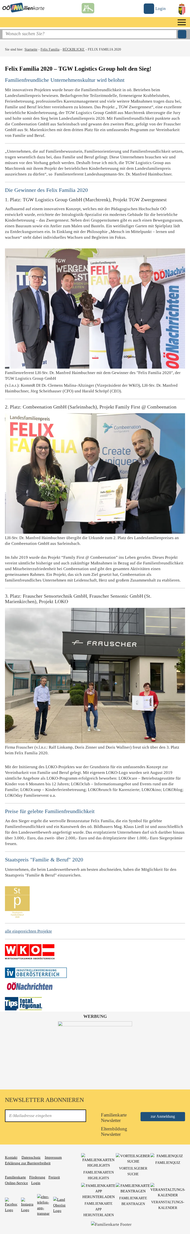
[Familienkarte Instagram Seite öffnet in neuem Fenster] (27, 1205)
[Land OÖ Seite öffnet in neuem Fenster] (182, 8)
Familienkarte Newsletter (113, 1117)
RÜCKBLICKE (74, 49)
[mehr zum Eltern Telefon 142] (43, 1205)
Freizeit (54, 1177)
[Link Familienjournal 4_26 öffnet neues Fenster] (95, 1052)
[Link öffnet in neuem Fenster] (59, 1205)
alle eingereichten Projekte (28, 931)
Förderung (37, 1177)
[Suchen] (182, 34)
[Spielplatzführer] (88, 6)
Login (35, 1183)
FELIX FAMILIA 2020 (104, 49)
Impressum (53, 1157)
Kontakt (11, 1157)
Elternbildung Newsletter (113, 1131)
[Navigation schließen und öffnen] (182, 22)
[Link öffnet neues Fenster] (29, 951)
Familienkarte (15, 1177)
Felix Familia (50, 49)
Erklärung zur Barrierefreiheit (27, 1163)
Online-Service (16, 1183)
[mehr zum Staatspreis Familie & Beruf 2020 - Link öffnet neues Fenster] (17, 901)
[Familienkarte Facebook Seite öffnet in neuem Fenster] (11, 1205)
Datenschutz (31, 1157)
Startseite (30, 49)
